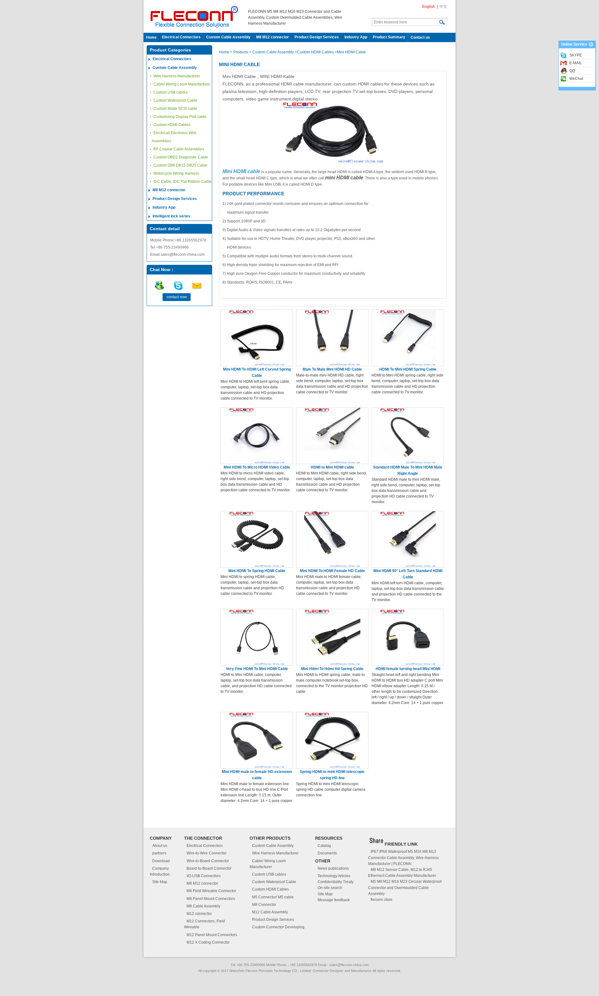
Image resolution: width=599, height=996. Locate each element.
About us (159, 845)
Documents (327, 853)
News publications (333, 868)
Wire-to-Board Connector (208, 861)
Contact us (420, 37)
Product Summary (389, 37)
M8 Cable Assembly (203, 906)
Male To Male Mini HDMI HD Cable (332, 369)
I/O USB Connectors (204, 876)
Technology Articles (334, 876)
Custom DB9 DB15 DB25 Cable (180, 165)
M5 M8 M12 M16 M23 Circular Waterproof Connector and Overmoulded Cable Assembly (404, 887)
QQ (572, 71)
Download (161, 861)
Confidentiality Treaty (335, 882)
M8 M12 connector (272, 37)
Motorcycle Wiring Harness (176, 173)
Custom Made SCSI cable (175, 108)
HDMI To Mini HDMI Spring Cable (407, 369)
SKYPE (575, 55)
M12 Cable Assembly (270, 912)
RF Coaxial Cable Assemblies (178, 149)
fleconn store (381, 899)
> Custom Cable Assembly (271, 52)
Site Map (159, 882)
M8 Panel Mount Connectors (211, 898)
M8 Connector (264, 904)
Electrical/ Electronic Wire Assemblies (174, 137)
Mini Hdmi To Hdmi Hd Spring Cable (332, 669)
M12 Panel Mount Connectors (212, 935)
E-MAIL (575, 63)
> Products (239, 52)
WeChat (576, 78)
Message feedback (334, 900)
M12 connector (199, 913)
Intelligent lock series (171, 216)
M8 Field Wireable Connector (211, 891)
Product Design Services (317, 37)
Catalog (324, 845)
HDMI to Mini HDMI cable (332, 467)
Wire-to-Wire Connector (206, 853)
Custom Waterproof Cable (175, 100)
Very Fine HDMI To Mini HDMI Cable (257, 669)
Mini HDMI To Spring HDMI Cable (256, 571)
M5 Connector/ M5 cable (273, 897)
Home (151, 37)
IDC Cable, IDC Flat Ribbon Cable (182, 181)
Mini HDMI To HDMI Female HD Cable (332, 571)
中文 (443, 6)
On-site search (330, 888)
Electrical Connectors (181, 37)
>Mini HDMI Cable (350, 52)
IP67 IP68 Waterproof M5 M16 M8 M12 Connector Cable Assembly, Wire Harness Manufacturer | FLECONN (403, 857)
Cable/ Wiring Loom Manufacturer (182, 84)
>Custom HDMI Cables (314, 52)
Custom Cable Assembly (228, 37)
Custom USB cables (170, 92)
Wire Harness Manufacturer (176, 76)
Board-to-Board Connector (209, 868)
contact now (177, 297)
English (428, 6)
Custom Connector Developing (278, 927)
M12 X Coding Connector (208, 942)
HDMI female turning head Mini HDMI (408, 669)
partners (159, 853)
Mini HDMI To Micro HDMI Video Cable (257, 467)
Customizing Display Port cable (180, 116)
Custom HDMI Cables (171, 125)
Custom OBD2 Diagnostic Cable (180, 157)
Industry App (355, 37)
